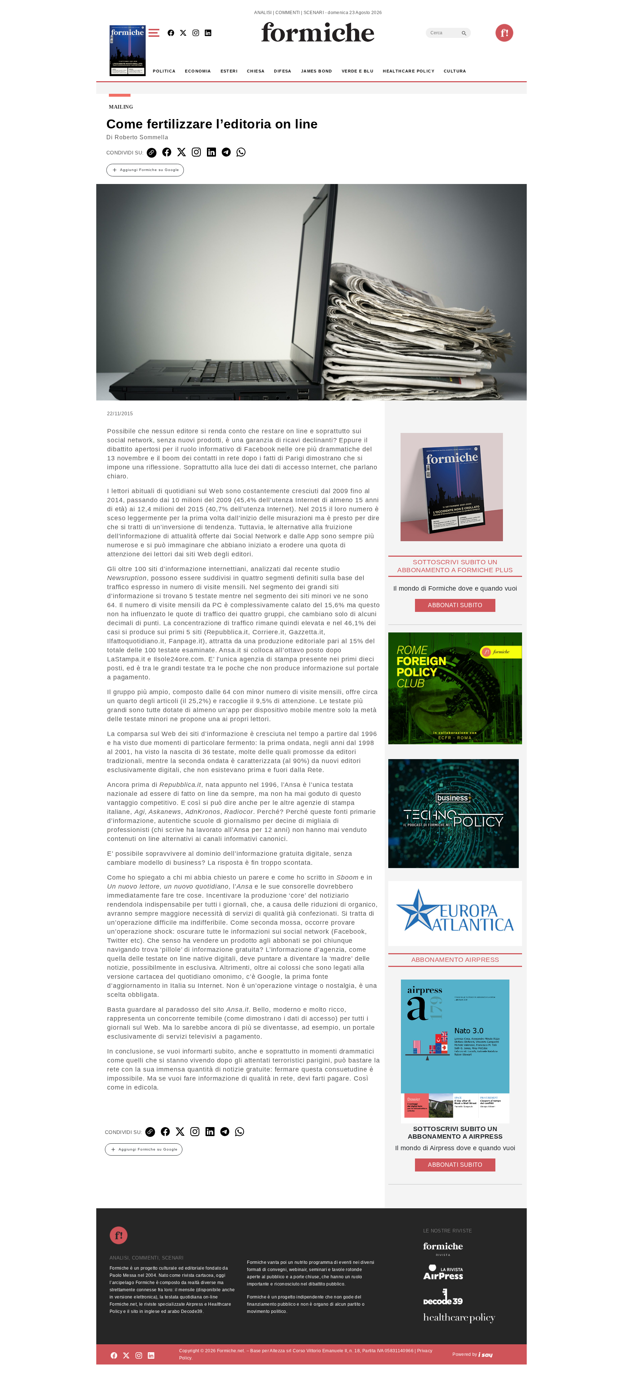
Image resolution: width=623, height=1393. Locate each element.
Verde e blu (358, 71)
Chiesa (256, 71)
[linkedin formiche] (151, 1355)
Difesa (282, 71)
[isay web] (485, 1354)
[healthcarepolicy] (462, 1318)
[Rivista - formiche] (462, 1249)
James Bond (316, 71)
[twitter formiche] (126, 1355)
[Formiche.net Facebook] (171, 33)
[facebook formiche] (114, 1355)
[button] (155, 50)
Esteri (229, 71)
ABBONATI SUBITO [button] (455, 605)
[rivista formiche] (455, 1051)
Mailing (121, 107)
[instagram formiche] (139, 1355)
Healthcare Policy (408, 71)
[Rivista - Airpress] (462, 1272)
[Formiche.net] (504, 33)
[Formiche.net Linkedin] (208, 33)
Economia (198, 71)
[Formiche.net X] (183, 33)
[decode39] (462, 1296)
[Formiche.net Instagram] (196, 33)
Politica (164, 71)
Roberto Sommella (141, 137)
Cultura (455, 71)
